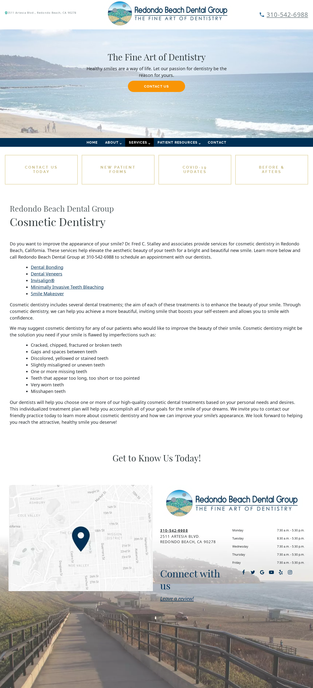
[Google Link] (262, 572)
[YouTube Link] (271, 572)
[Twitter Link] (252, 572)
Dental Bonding (47, 267)
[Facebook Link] (243, 572)
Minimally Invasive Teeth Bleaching (67, 287)
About (112, 142)
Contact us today (41, 169)
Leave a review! (177, 598)
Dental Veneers (46, 274)
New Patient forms (118, 169)
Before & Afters (271, 169)
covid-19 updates (195, 169)
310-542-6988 (287, 14)
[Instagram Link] (290, 572)
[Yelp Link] (280, 572)
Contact (217, 142)
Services (138, 142)
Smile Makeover (47, 294)
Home (92, 142)
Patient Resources (177, 142)
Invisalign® (43, 280)
